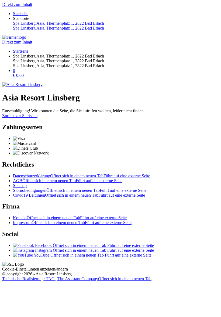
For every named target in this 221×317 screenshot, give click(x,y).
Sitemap (20, 185)
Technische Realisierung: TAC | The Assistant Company (76, 278)
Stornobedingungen (79, 190)
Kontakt (70, 217)
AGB (67, 180)
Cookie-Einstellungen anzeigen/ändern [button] (35, 269)
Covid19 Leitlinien (79, 195)
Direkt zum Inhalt (17, 4)
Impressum (72, 222)
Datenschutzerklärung (81, 176)
